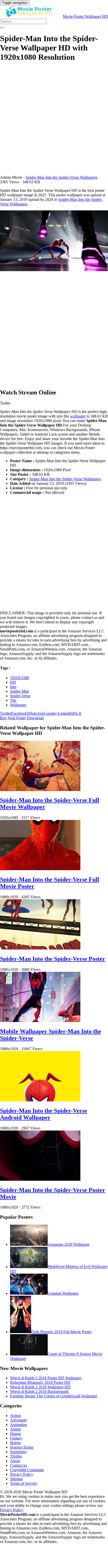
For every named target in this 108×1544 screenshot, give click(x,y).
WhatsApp (35, 713)
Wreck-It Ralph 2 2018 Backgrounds (39, 1391)
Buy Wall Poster (13, 718)
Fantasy (16, 1438)
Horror (15, 1443)
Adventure (18, 1420)
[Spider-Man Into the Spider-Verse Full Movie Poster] (40, 869)
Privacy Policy (21, 1474)
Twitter (5, 713)
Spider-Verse (20, 696)
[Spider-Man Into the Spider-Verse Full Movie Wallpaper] (40, 790)
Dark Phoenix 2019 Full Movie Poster (61, 1332)
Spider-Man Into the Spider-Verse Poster (52, 959)
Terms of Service (23, 1483)
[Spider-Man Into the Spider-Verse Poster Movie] (40, 1179)
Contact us (18, 1465)
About (15, 1461)
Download (35, 718)
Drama (15, 1434)
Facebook (19, 713)
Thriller (16, 1456)
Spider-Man (19, 691)
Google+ (51, 713)
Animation (18, 1424)
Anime (15, 1429)
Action (15, 1415)
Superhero (18, 1452)
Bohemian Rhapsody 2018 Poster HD (40, 1382)
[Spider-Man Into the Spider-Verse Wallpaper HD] (54, 241)
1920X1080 (19, 678)
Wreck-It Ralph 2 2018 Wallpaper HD (40, 1387)
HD (13, 682)
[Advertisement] (54, 121)
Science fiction (21, 1447)
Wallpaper (18, 705)
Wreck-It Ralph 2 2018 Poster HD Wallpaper (45, 1378)
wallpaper (78, 416)
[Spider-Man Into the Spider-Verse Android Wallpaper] (40, 1100)
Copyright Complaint (27, 1470)
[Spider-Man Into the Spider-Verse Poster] (40, 948)
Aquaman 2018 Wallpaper (68, 1244)
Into (13, 687)
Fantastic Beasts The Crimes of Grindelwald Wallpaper (53, 1396)
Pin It (77, 713)
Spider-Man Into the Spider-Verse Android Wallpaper (43, 1114)
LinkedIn (65, 713)
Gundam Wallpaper (63, 1293)
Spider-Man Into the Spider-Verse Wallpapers (61, 177)
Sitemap (16, 1479)
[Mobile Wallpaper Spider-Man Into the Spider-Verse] (40, 1021)
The (13, 700)
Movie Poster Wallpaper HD (85, 16)
